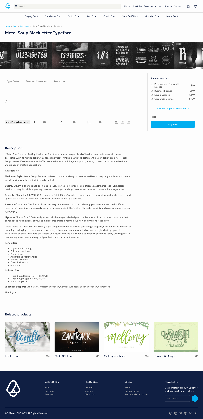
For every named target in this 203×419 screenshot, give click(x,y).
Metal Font (172, 16)
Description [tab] (60, 81)
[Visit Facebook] (170, 413)
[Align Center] (123, 122)
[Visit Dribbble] (185, 413)
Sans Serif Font (130, 16)
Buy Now (172, 124)
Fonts (127, 6)
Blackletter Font (53, 16)
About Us (90, 394)
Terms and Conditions (136, 394)
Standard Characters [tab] (37, 81)
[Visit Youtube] (190, 413)
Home (7, 26)
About (158, 6)
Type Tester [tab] (13, 81)
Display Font (31, 16)
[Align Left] (117, 122)
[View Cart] (188, 6)
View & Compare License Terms (173, 108)
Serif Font (91, 16)
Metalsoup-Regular (64, 102)
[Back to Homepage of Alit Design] (8, 6)
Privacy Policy (132, 390)
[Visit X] (195, 413)
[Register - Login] (195, 6)
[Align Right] (129, 122)
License (168, 6)
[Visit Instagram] (175, 413)
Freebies (148, 6)
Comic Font (109, 16)
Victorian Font (152, 16)
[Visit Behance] (180, 413)
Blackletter (25, 26)
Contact (178, 6)
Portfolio (137, 6)
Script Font (74, 16)
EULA (128, 387)
